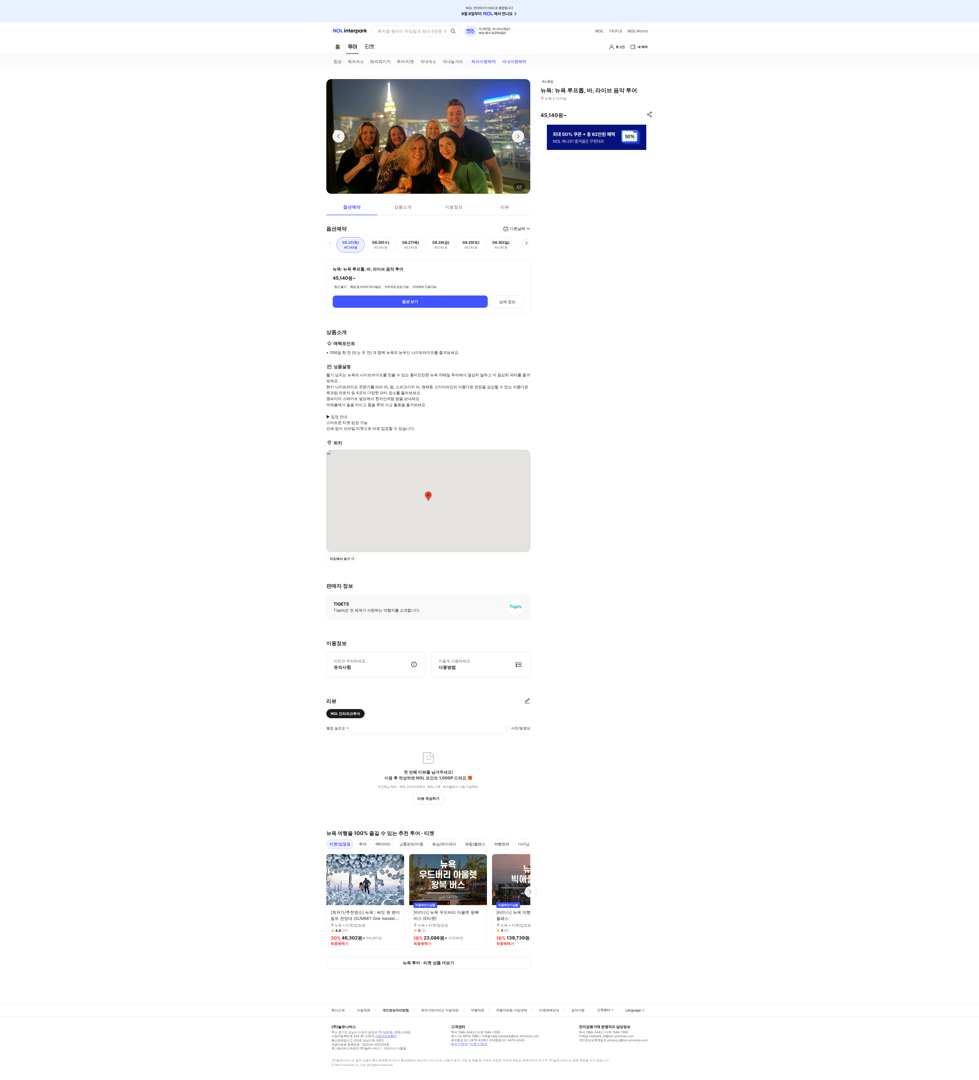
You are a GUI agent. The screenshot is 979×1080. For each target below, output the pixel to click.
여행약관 (477, 1010)
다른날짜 (517, 228)
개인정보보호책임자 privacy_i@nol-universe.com (613, 1040)
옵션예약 (351, 207)
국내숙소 (428, 61)
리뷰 (504, 207)
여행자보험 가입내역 (511, 1010)
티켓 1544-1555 (488, 1032)
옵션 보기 (410, 301)
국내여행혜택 (514, 61)
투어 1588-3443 (462, 1032)
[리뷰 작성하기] (527, 701)
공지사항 (578, 1010)
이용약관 (363, 1010)
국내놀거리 (453, 61)
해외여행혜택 (483, 61)
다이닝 (524, 844)
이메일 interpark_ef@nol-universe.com (606, 1036)
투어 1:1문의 (459, 1044)
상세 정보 (507, 301)
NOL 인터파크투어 (345, 713)
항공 (337, 61)
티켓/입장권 (340, 844)
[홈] (338, 46)
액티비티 (383, 844)
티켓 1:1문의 (479, 1044)
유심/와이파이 (444, 844)
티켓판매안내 (549, 1010)
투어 (363, 844)
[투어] (352, 46)
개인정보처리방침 (395, 1010)
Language (633, 1010)
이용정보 (453, 207)
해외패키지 (380, 61)
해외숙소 (356, 61)
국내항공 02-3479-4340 (507, 1040)
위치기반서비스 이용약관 (440, 1010)
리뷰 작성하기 (428, 798)
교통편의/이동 (411, 844)
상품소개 (402, 207)
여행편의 (501, 844)
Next (530, 892)
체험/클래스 (475, 844)
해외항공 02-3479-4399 (468, 1040)
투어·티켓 (405, 61)
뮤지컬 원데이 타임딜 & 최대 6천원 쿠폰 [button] (412, 31)
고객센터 (603, 1010)
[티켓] (369, 46)
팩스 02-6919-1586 (465, 1036)
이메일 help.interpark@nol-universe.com (510, 1036)
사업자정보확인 (386, 1036)
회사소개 (338, 1010)
